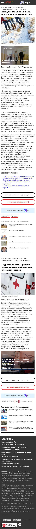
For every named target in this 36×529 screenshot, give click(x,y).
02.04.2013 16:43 (6, 7)
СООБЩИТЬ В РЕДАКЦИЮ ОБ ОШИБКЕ (15, 466)
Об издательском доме (10, 450)
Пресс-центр (23, 447)
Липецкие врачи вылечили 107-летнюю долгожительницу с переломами (20, 416)
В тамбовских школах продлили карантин (21, 242)
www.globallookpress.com (13, 44)
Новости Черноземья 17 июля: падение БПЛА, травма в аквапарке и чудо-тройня (21, 428)
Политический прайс (10, 464)
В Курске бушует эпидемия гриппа (19, 248)
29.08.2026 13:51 (6, 258)
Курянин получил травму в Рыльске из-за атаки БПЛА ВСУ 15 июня (15, 361)
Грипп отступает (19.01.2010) (16, 230)
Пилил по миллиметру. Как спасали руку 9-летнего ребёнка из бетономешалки (20, 410)
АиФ (16, 296)
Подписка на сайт (8, 447)
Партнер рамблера (27, 520)
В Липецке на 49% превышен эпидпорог (20, 236)
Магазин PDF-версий (9, 457)
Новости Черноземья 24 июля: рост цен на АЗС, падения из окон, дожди (21, 422)
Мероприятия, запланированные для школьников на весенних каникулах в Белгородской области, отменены (18, 178)
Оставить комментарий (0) (18, 202)
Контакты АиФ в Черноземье (12, 445)
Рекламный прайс (8, 442)
